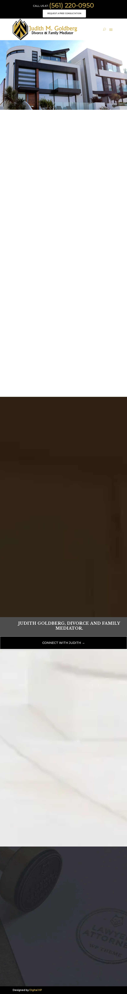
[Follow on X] (21, 968)
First (27, 748)
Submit (90, 592)
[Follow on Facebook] (15, 968)
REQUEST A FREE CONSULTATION (64, 13)
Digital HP (35, 990)
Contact (63, 93)
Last (66, 748)
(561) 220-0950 (71, 5)
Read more (24, 249)
